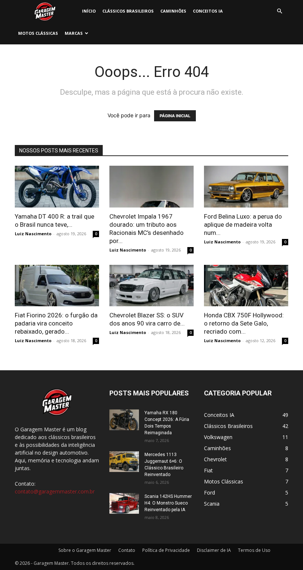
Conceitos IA (208, 11)
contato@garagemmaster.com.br (55, 491)
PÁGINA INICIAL (175, 115)
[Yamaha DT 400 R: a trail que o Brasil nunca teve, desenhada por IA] (57, 187)
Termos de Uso (254, 550)
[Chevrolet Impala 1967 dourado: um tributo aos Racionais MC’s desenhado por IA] (151, 187)
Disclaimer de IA (214, 550)
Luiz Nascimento (33, 233)
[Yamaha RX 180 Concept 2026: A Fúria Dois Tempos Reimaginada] (124, 419)
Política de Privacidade (166, 550)
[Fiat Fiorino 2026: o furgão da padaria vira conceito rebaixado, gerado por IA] (57, 286)
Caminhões (173, 11)
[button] (279, 11)
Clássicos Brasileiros (128, 11)
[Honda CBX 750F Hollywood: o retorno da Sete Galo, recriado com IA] (246, 286)
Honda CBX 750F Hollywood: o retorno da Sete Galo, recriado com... (244, 323)
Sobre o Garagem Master (84, 550)
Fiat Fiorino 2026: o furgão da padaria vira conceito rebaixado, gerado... (56, 323)
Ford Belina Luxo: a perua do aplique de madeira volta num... (243, 224)
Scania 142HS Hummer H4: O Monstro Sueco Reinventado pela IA (168, 503)
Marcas (74, 33)
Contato (126, 550)
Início (89, 11)
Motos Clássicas (38, 33)
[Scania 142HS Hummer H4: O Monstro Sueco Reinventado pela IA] (124, 503)
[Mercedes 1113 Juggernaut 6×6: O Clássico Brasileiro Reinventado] (124, 461)
